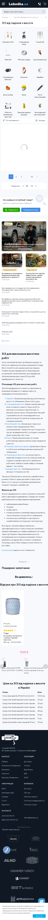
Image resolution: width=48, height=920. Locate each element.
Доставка (27, 762)
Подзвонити (13, 210)
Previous (2, 666)
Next (45, 666)
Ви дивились (23, 576)
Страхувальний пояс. (15, 404)
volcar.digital (31, 750)
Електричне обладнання (11, 766)
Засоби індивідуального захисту (26, 17)
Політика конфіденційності (34, 801)
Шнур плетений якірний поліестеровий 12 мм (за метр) (34, 670)
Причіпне (5, 773)
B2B (25, 773)
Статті (4, 801)
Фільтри (42, 120)
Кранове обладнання (10, 777)
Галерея (5, 797)
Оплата (27, 766)
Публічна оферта (30, 797)
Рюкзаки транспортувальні (17, 446)
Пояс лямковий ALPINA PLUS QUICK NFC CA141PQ (24, 696)
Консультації (7, 550)
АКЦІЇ (26, 777)
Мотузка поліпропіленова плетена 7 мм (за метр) (12, 626)
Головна (5, 17)
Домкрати (6, 769)
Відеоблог (6, 805)
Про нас (27, 793)
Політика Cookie (30, 805)
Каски (9, 438)
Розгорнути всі (23, 827)
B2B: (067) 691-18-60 (10, 820)
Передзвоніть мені (31, 210)
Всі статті (5, 341)
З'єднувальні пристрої (15, 455)
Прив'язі (9, 398)
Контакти (27, 789)
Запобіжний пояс (13, 424)
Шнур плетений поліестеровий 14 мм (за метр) (22, 722)
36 (32, 177)
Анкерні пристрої (13, 469)
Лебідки (5, 762)
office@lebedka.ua (31, 818)
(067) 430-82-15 (8, 816)
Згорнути (23, 562)
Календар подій (8, 793)
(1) (15, 630)
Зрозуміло (39, 916)
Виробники (28, 769)
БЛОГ (4, 789)
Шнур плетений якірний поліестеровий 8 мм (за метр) (25, 715)
